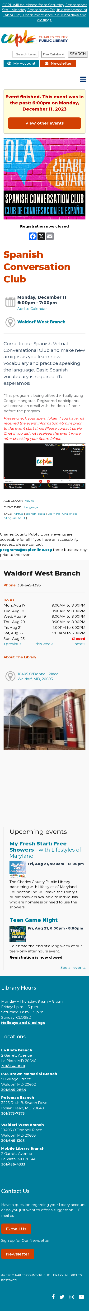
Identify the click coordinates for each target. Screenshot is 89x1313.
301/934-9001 (13, 1066)
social (42, 513)
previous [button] (13, 644)
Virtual (18, 513)
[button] (83, 79)
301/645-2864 (13, 1089)
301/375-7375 (13, 1113)
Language (31, 507)
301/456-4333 (13, 1164)
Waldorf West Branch (41, 321)
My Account (24, 63)
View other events (44, 123)
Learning (54, 513)
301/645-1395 (13, 1140)
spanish (31, 513)
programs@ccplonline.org (26, 549)
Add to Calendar (32, 308)
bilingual (10, 518)
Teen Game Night (33, 920)
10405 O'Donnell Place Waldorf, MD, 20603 (38, 676)
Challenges (69, 513)
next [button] (79, 644)
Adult (21, 518)
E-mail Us (16, 1228)
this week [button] (44, 644)
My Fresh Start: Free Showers (45, 849)
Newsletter (61, 63)
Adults (29, 500)
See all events (73, 967)
